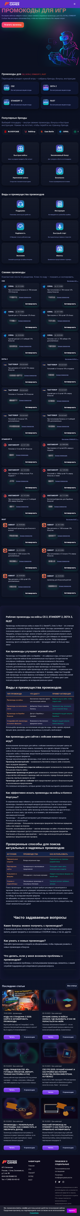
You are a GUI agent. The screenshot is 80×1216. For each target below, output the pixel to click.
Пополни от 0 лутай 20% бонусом (20, 449)
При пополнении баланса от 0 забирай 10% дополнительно (61, 420)
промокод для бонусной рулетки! (59, 580)
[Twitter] (59, 1182)
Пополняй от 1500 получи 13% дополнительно (19, 555)
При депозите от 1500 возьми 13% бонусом (59, 529)
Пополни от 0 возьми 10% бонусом (20, 394)
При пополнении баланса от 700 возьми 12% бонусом (22, 291)
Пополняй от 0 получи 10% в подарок (60, 369)
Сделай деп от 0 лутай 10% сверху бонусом (59, 395)
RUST (4, 519)
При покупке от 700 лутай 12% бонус (60, 315)
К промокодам (29, 1037)
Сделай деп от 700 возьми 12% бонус (21, 315)
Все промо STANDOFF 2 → (70, 439)
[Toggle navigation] (74, 4)
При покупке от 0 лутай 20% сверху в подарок (60, 449)
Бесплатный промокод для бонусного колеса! (22, 529)
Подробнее (34, 1213)
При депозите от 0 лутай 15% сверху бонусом (21, 369)
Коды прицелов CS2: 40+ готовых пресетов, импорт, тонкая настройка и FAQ (19, 1071)
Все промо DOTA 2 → (71, 359)
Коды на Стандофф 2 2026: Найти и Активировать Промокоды (18, 1019)
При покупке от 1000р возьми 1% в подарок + (20, 475)
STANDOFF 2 (7, 439)
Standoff (31, 1173)
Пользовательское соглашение (62, 1170)
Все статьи (72, 986)
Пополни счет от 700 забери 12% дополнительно (59, 340)
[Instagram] (63, 1182)
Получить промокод (12, 25)
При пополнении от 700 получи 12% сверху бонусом (59, 291)
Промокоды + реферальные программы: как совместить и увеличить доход (20, 1127)
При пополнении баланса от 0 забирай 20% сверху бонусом (22, 500)
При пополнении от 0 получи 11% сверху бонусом (61, 555)
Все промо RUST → (72, 519)
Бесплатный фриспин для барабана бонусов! (60, 500)
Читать (11, 1037)
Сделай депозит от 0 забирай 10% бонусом (20, 340)
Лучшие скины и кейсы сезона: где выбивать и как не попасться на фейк (59, 1019)
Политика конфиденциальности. (63, 1176)
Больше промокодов (25, 297)
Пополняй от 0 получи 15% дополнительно (17, 420)
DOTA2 (30, 1176)
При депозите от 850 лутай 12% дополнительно (19, 580)
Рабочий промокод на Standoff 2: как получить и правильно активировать (56, 1127)
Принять (72, 1210)
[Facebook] (55, 1182)
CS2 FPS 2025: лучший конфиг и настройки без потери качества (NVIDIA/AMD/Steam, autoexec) (58, 1073)
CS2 (3, 281)
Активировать (31, 304)
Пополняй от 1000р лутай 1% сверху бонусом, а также (60, 475)
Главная (31, 1166)
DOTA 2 (5, 359)
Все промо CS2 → (72, 281)
